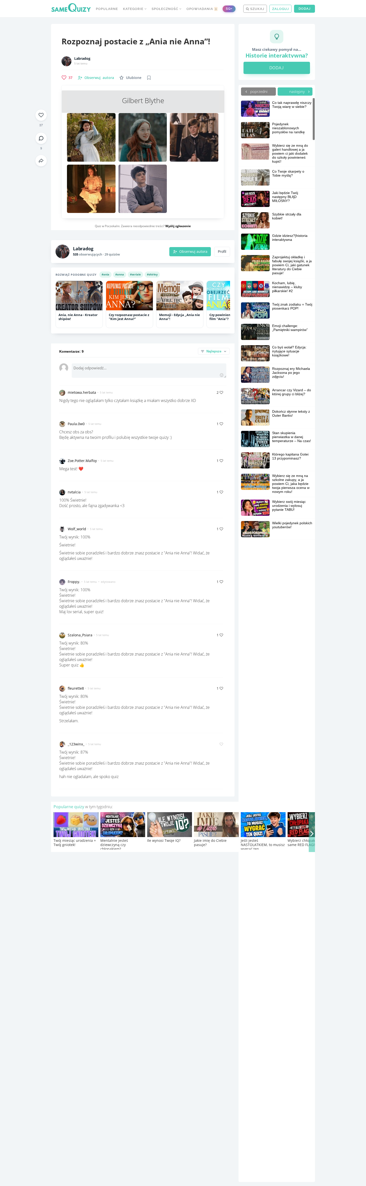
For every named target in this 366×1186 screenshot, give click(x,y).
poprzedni (258, 91)
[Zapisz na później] (148, 77)
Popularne (107, 9)
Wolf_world (77, 529)
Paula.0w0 (76, 423)
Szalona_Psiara (80, 635)
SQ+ (229, 8)
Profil (222, 251)
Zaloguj (280, 9)
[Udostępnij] (41, 161)
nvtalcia (74, 492)
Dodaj (304, 8)
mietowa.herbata (82, 392)
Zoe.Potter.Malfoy (82, 460)
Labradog (82, 58)
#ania (105, 274)
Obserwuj (99, 77)
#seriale (135, 274)
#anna (119, 274)
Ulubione (133, 77)
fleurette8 (76, 688)
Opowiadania (201, 9)
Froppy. (74, 581)
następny (297, 91)
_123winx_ (76, 744)
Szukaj (256, 9)
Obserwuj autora (193, 251)
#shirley (152, 274)
